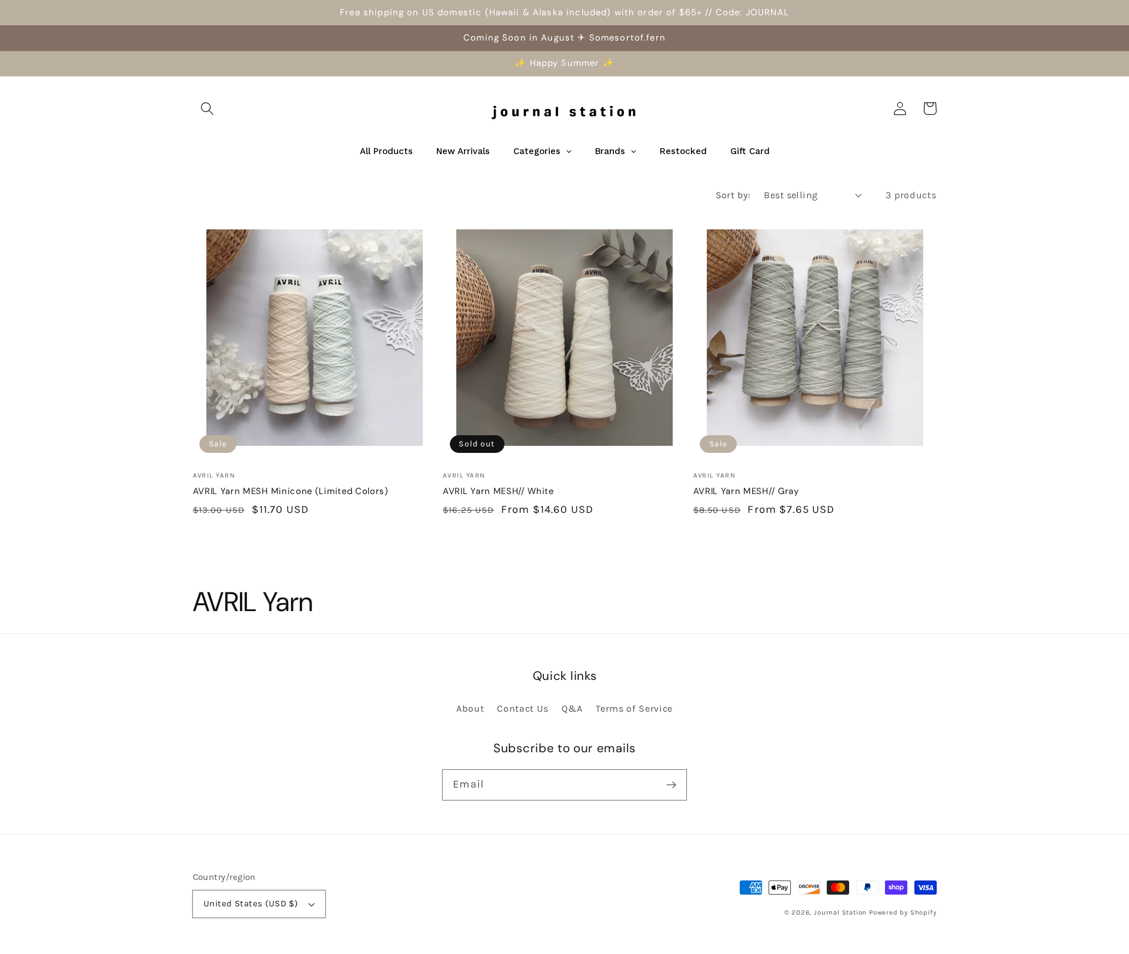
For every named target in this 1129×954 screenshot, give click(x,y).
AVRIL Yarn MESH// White (498, 491)
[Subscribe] (671, 785)
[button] (208, 109)
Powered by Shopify (903, 912)
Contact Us (523, 708)
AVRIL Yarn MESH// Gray (746, 491)
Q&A (572, 708)
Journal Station (840, 912)
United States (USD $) (250, 903)
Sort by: (733, 195)
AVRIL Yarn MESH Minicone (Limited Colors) (291, 491)
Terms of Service (634, 708)
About (470, 708)
